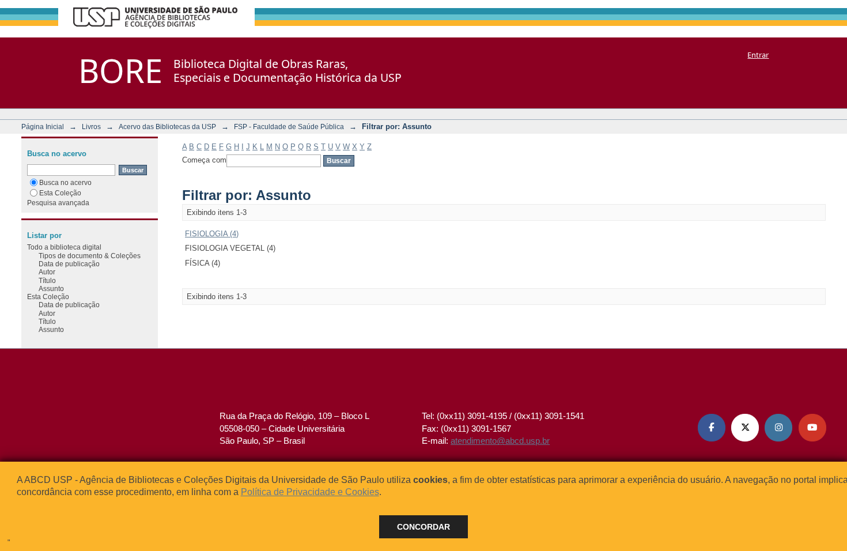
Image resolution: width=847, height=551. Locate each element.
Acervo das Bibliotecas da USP (167, 126)
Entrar (758, 55)
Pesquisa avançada (58, 202)
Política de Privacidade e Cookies (310, 492)
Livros (91, 126)
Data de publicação (69, 263)
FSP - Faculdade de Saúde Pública (289, 126)
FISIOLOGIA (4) (212, 233)
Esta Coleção (60, 193)
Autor (47, 272)
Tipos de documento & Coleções (90, 255)
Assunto (51, 288)
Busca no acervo (65, 182)
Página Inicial (42, 126)
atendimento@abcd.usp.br (500, 441)
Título (47, 280)
